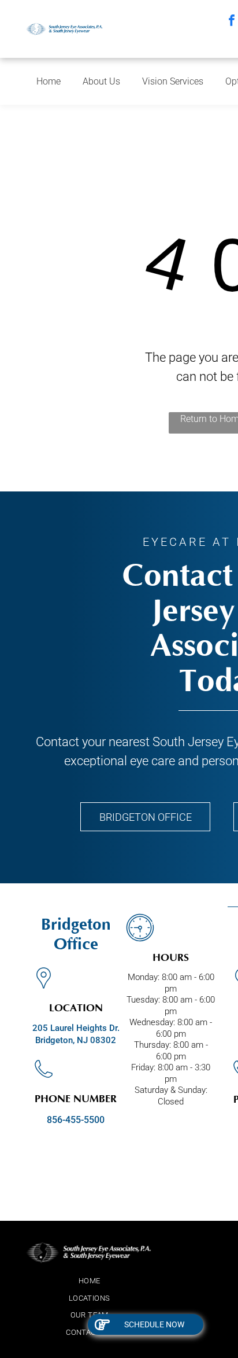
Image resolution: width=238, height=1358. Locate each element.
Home (48, 81)
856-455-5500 (76, 1119)
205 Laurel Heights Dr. (76, 1028)
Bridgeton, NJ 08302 (75, 1040)
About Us (101, 81)
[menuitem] (89, 1281)
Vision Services (172, 81)
